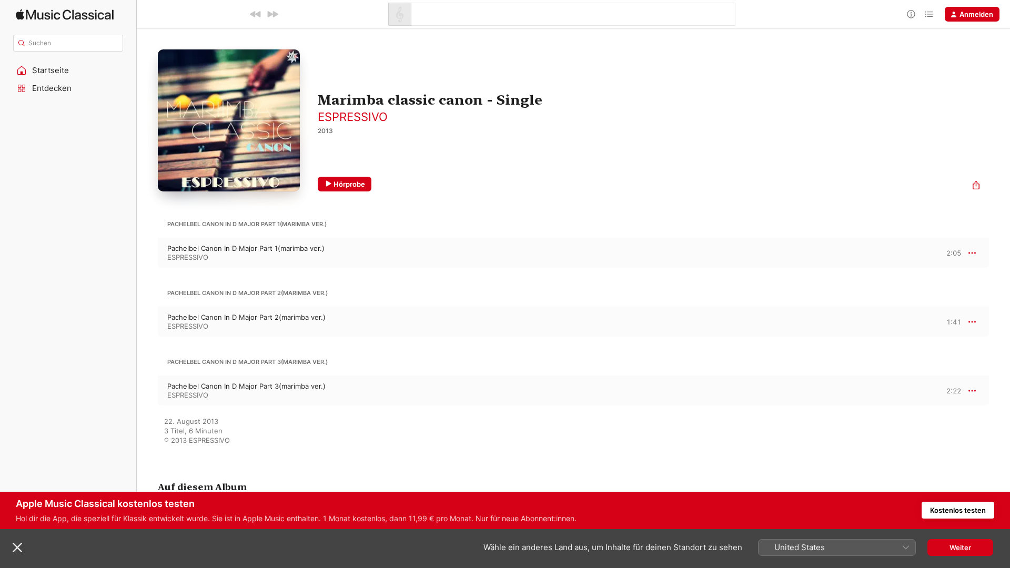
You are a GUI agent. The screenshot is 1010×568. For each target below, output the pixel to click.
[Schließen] (17, 547)
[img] (65, 14)
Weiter (960, 547)
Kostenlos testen (958, 510)
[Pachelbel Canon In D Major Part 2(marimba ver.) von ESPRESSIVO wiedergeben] (147, 322)
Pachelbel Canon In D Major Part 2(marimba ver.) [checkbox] (246, 317)
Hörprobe (349, 184)
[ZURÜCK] (255, 14)
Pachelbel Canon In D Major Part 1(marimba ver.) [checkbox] (246, 248)
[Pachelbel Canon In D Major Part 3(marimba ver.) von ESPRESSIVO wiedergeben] (147, 391)
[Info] (911, 14)
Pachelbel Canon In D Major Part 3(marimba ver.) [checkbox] (246, 386)
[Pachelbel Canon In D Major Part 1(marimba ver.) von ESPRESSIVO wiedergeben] (147, 253)
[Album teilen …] (976, 186)
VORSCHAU (946, 252)
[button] (68, 70)
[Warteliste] (929, 14)
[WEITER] (272, 14)
